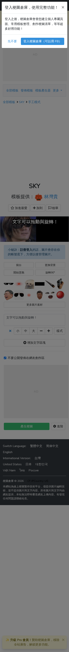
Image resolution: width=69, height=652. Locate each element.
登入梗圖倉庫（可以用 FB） (42, 41)
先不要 (12, 41)
